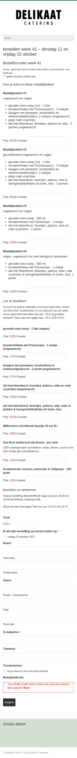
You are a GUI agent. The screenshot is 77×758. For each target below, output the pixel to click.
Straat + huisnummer (15, 594)
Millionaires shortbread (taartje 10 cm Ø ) (30, 425)
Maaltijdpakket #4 (15, 251)
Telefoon (9, 648)
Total (6, 517)
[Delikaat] (38, 26)
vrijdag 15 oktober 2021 (21, 536)
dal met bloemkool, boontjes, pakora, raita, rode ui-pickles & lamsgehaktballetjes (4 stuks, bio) (37, 407)
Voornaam (9, 557)
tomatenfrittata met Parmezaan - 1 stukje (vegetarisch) (30, 347)
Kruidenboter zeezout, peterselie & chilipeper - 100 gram (37, 471)
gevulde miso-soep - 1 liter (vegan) (26, 328)
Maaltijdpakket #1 (15, 93)
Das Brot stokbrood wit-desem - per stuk (30, 442)
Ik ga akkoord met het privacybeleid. (27, 671)
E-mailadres (12, 632)
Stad (5, 609)
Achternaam (10, 572)
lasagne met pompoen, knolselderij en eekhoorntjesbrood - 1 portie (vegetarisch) (31, 367)
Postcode (8, 624)
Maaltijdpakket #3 (15, 205)
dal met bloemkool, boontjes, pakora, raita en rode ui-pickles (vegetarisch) (37, 387)
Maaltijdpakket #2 (15, 149)
